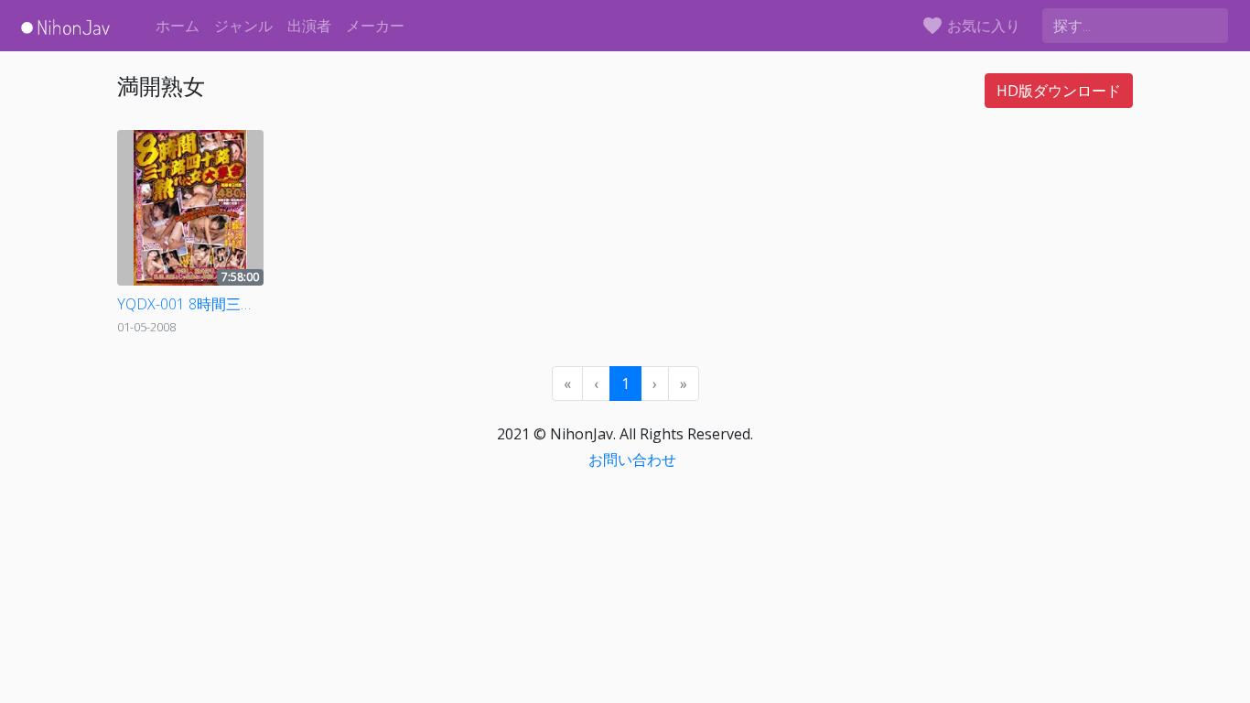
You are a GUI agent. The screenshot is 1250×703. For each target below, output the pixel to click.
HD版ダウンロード (1059, 91)
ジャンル (243, 26)
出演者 (309, 26)
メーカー (375, 26)
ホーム (177, 26)
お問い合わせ (632, 459)
